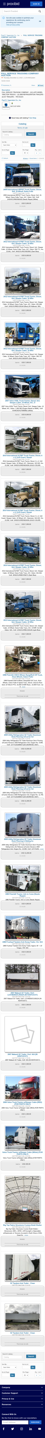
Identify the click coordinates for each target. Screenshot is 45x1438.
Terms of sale (22, 128)
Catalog (22, 124)
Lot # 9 (15, 624)
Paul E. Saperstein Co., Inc (10, 35)
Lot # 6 (15, 459)
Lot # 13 (15, 843)
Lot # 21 (15, 1285)
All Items (25, 158)
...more (23, 687)
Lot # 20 (15, 1227)
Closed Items (33, 158)
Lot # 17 (15, 1058)
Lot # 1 (15, 193)
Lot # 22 (15, 1335)
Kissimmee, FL (7, 85)
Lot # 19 (15, 1156)
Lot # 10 (15, 679)
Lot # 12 (15, 791)
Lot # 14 (15, 898)
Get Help (32, 118)
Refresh (5, 158)
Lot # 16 (15, 996)
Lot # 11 (15, 738)
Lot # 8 (15, 569)
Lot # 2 (15, 245)
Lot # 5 (15, 404)
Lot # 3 (15, 300)
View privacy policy (13, 25)
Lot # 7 (15, 514)
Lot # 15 (15, 944)
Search (31, 134)
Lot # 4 (15, 352)
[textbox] (12, 135)
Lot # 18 (15, 1106)
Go (33, 145)
